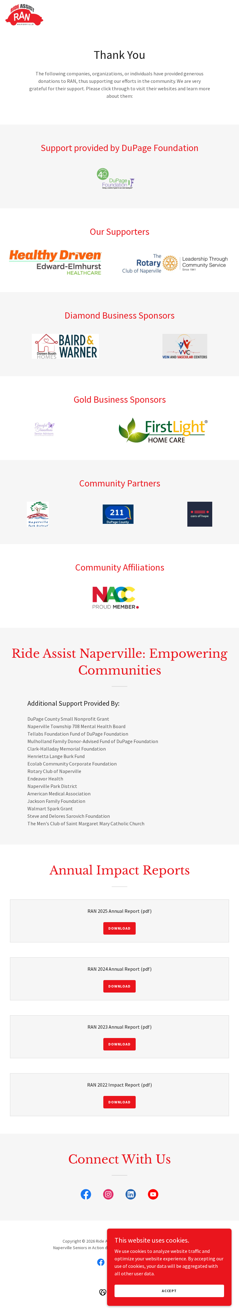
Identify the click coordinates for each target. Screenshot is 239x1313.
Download (119, 928)
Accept (169, 1290)
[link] (24, 14)
